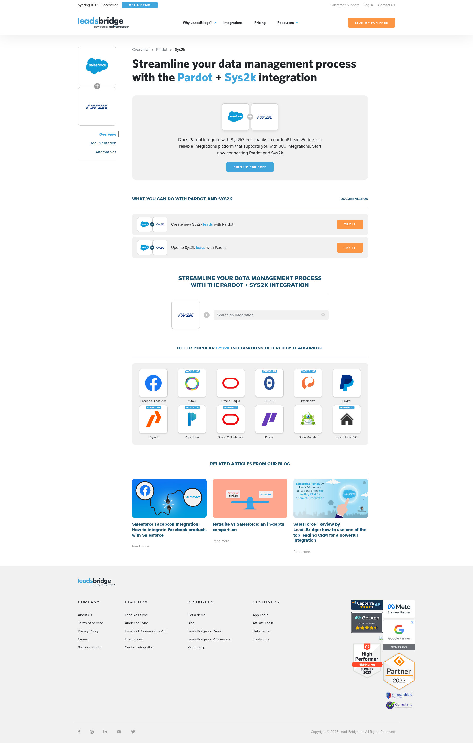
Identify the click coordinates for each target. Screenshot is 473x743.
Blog (191, 623)
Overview (107, 134)
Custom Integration (139, 647)
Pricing (260, 22)
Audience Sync (136, 623)
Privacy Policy (88, 631)
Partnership (196, 647)
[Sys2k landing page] (97, 106)
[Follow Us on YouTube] (119, 732)
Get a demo (196, 614)
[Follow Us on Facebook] (79, 732)
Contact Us (386, 5)
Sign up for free (250, 167)
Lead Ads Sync (136, 614)
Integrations (233, 22)
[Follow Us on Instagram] (92, 732)
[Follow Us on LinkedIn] (105, 732)
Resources (285, 22)
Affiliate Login (263, 623)
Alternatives (105, 152)
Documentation (102, 143)
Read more (140, 546)
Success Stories (90, 647)
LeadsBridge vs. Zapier (205, 631)
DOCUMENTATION (354, 198)
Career (83, 639)
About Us (85, 614)
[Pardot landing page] (97, 66)
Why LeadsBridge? (197, 22)
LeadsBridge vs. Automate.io (209, 639)
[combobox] (271, 315)
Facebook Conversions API (145, 631)
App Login (260, 614)
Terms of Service (90, 623)
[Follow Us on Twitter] (133, 732)
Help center (262, 631)
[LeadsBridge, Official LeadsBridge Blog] (103, 22)
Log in (368, 5)
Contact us (261, 639)
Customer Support (344, 5)
